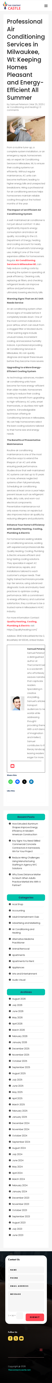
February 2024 (19, 1185)
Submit (35, 1317)
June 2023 (17, 1235)
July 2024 (17, 1154)
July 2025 (17, 1079)
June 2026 (17, 1011)
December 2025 (20, 1048)
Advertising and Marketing (26, 923)
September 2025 (21, 1067)
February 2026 (19, 1036)
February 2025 (19, 1110)
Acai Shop (17, 904)
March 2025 (18, 1104)
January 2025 (19, 1117)
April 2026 (17, 1023)
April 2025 (17, 1098)
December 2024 (20, 1123)
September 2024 (21, 1141)
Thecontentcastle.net (19, 1370)
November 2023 (20, 1204)
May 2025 (17, 1092)
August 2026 (19, 998)
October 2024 (19, 1135)
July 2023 (17, 1228)
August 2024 (19, 1148)
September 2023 (21, 1216)
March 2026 (18, 1030)
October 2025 (19, 1061)
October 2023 (19, 1210)
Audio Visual (18, 979)
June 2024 (17, 1160)
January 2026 (19, 1042)
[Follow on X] (16, 1338)
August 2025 (19, 1073)
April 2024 (17, 1173)
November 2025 (20, 1054)
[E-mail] (12, 766)
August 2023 (19, 1222)
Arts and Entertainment (24, 973)
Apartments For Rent (23, 961)
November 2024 (20, 1129)
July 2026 (17, 1005)
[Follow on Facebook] (10, 1338)
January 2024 (19, 1191)
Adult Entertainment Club (25, 916)
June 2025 (17, 1085)
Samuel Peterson (19, 104)
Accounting (18, 910)
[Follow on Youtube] (21, 1338)
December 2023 (20, 1197)
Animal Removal (20, 948)
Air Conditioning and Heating (22, 107)
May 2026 (17, 1017)
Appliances (18, 967)
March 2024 (18, 1179)
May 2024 (17, 1166)
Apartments (18, 955)
